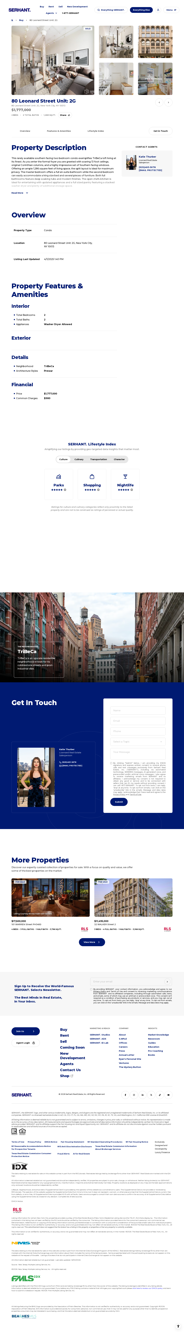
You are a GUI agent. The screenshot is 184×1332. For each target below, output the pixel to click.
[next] (168, 102)
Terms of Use (135, 794)
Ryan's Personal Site (130, 1059)
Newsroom (154, 1039)
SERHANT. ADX (98, 1039)
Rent (51, 6)
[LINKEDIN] (143, 1095)
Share (63, 115)
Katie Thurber (66, 749)
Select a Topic (121, 741)
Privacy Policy (119, 794)
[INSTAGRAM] (134, 1095)
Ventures (124, 1063)
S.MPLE (123, 1039)
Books (151, 1055)
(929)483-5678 (69, 762)
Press (122, 1051)
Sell (61, 6)
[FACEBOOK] (125, 1095)
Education (153, 1047)
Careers (123, 1047)
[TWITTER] (151, 1095)
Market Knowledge (158, 1034)
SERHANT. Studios (100, 1034)
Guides (152, 1043)
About (122, 1034)
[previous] (159, 102)
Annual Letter (126, 1055)
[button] (111, 10)
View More (89, 942)
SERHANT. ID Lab (99, 1043)
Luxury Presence (162, 1152)
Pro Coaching (155, 1051)
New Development (77, 6)
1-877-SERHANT (70, 13)
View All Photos (153, 78)
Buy (42, 6)
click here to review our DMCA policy (147, 1288)
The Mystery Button (130, 1067)
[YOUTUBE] (168, 1095)
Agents (50, 13)
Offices (123, 1043)
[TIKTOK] (160, 1095)
